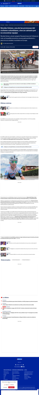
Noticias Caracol (6, 371)
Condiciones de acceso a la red (28, 371)
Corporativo (26, 378)
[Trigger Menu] (1, 3)
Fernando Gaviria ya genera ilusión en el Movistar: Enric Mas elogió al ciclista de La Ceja (23, 97)
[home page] (19, 3)
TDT (12, 374)
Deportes (7, 384)
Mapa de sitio (14, 379)
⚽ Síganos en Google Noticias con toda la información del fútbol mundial (17, 146)
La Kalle (5, 375)
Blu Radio (5, 374)
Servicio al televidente (15, 371)
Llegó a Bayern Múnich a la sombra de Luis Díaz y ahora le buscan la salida (18, 304)
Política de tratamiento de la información (28, 374)
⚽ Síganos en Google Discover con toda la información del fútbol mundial (18, 87)
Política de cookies (27, 376)
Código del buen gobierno (16, 375)
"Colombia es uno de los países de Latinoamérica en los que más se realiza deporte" (22, 243)
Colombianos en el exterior (7, 311)
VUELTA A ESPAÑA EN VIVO (13, 6)
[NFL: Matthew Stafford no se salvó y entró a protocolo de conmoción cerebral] (3, 254)
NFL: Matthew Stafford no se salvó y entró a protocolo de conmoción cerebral (21, 254)
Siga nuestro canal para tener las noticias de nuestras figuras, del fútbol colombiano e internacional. (20, 84)
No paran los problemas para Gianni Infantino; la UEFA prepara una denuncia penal (20, 301)
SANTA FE (6, 6)
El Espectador (6, 379)
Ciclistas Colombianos (25, 259)
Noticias (12, 384)
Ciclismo (8, 106)
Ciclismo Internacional (16, 259)
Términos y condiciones (27, 377)
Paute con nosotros (15, 380)
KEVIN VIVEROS (21, 6)
